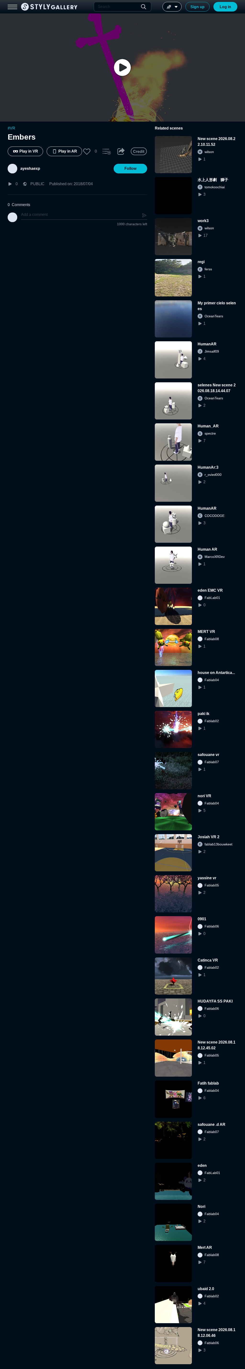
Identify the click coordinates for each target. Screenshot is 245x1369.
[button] (87, 151)
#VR (11, 128)
